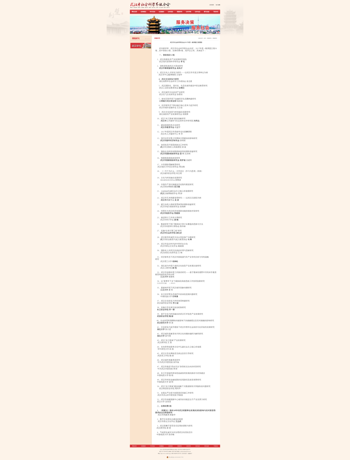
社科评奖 (188, 11)
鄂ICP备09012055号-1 (177, 453)
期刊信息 (206, 11)
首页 (205, 38)
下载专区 (215, 11)
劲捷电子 (190, 453)
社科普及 (170, 11)
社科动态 (197, 11)
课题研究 (179, 11)
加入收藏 (218, 4)
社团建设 (161, 11)
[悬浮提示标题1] (218, 32)
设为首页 (212, 4)
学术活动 (152, 11)
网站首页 (134, 11)
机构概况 (143, 11)
